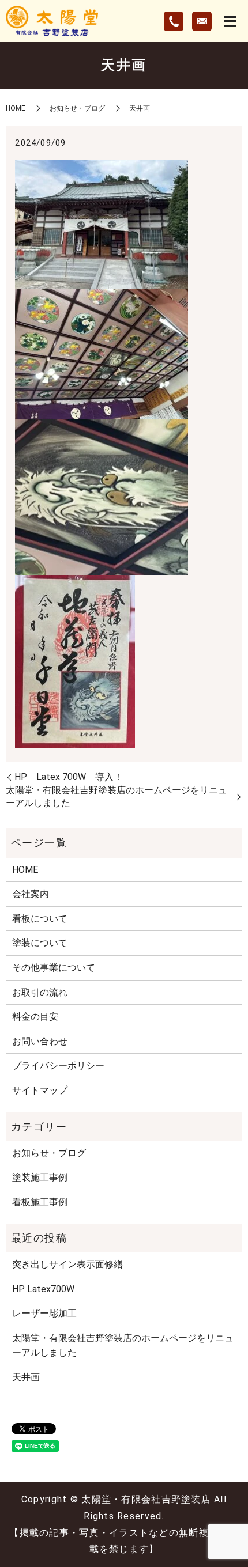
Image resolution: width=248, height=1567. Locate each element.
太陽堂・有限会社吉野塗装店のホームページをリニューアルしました (116, 796)
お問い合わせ (39, 1041)
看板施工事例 (39, 1202)
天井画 (26, 1377)
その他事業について (53, 967)
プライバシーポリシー (58, 1065)
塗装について (39, 942)
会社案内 (30, 893)
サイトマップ (39, 1090)
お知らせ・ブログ (77, 108)
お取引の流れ (39, 992)
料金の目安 (35, 1016)
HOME (15, 108)
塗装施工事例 (39, 1177)
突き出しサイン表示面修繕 (67, 1264)
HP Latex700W (43, 1289)
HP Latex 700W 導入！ (68, 776)
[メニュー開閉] (230, 21)
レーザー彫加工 (44, 1313)
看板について (39, 918)
